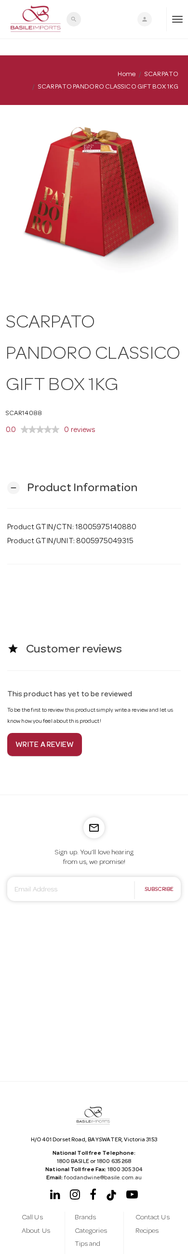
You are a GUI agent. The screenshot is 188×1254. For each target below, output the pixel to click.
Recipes (147, 1231)
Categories (91, 1231)
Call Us (32, 1218)
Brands (85, 1218)
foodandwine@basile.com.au (103, 1178)
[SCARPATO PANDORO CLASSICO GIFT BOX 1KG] (94, 199)
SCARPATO (161, 74)
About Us (36, 1231)
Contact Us (152, 1218)
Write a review (44, 745)
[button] (72, 488)
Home (126, 74)
